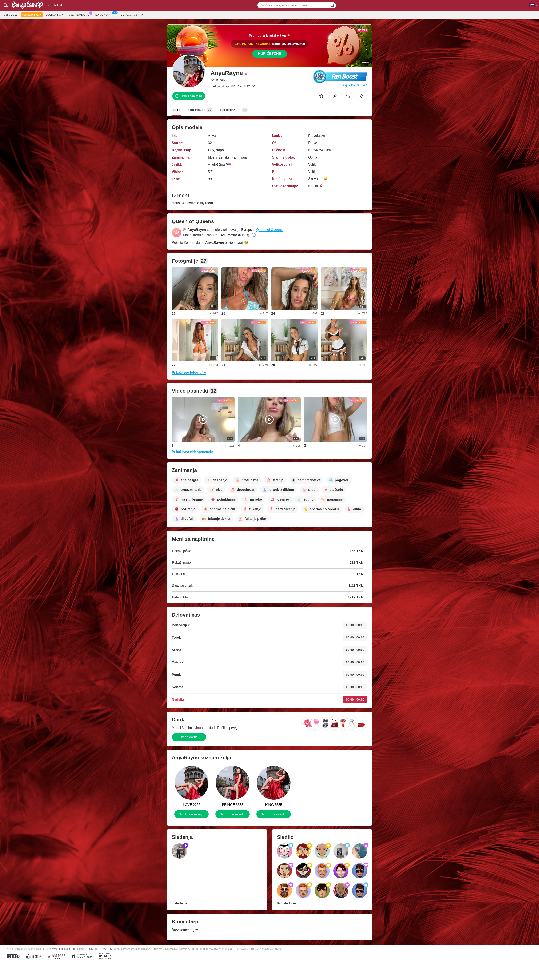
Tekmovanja (103, 14)
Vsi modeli (11, 14)
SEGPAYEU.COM (106, 949)
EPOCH (90, 949)
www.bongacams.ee (63, 948)
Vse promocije (79, 14)
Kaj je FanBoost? (354, 85)
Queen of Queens (269, 230)
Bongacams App (132, 14)
